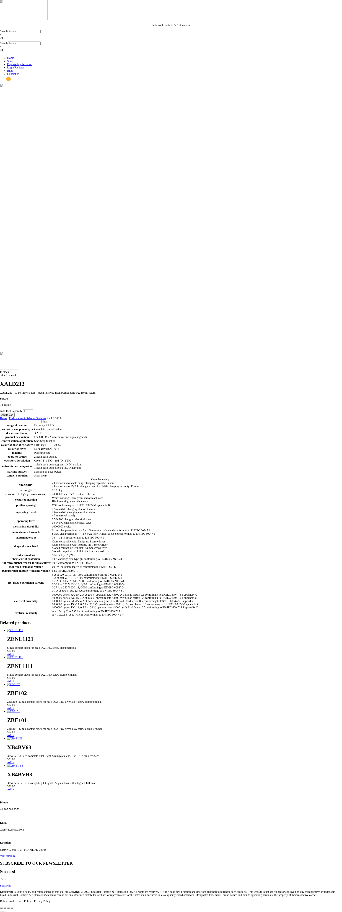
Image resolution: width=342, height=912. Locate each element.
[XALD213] (133, 350)
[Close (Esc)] (12, 908)
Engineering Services (19, 64)
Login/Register (15, 67)
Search (4, 31)
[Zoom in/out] (1, 908)
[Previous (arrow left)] (1, 911)
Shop (10, 61)
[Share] (8, 908)
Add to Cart (7, 415)
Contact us (13, 73)
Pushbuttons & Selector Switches (27, 418)
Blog (10, 70)
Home (10, 57)
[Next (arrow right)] (5, 911)
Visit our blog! (8, 855)
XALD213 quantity (11, 411)
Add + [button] (10, 654)
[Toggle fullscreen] (5, 908)
